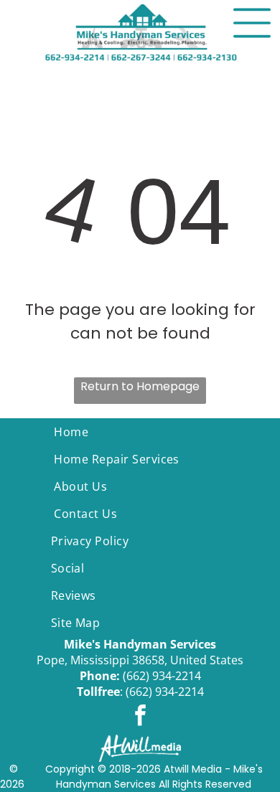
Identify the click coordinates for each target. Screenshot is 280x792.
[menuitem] (139, 432)
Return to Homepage (140, 386)
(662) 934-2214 (162, 676)
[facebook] (140, 717)
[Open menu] (252, 23)
